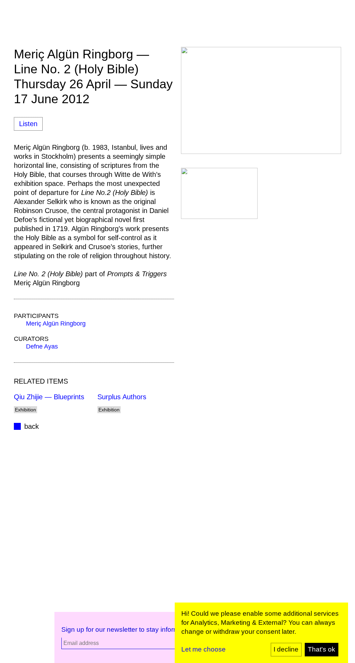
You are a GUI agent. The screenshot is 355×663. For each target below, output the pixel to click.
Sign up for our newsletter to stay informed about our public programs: (164, 629)
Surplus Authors (121, 397)
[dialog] (261, 633)
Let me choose (203, 649)
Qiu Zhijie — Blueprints (49, 397)
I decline (286, 649)
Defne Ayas (42, 346)
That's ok (321, 649)
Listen (28, 124)
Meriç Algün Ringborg (56, 323)
